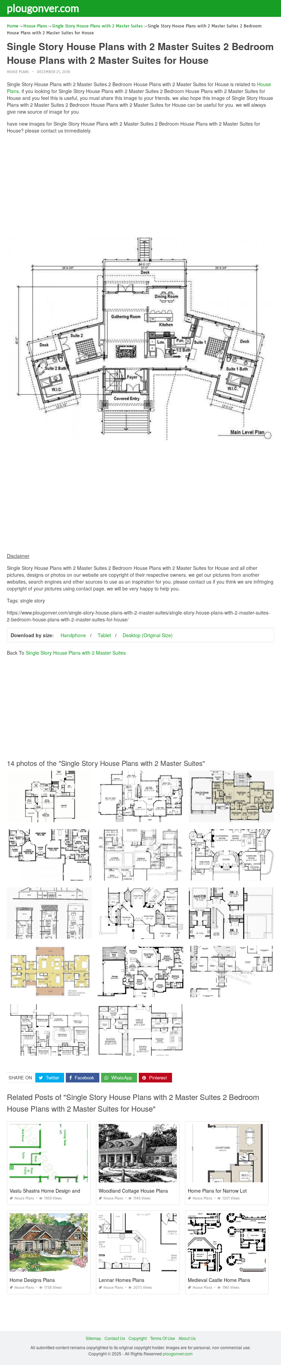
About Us (187, 1338)
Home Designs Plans (32, 1279)
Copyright (138, 1338)
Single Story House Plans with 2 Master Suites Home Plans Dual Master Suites (82, 1049)
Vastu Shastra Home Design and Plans (52, 1190)
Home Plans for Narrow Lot (217, 1190)
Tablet (104, 635)
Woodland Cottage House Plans (133, 1190)
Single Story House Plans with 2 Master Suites (76, 652)
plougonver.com (43, 8)
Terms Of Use (162, 1338)
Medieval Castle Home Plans (219, 1279)
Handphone (73, 635)
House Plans (18, 72)
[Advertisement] (140, 187)
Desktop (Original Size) (148, 635)
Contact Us (115, 1338)
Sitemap (93, 1338)
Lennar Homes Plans (121, 1279)
